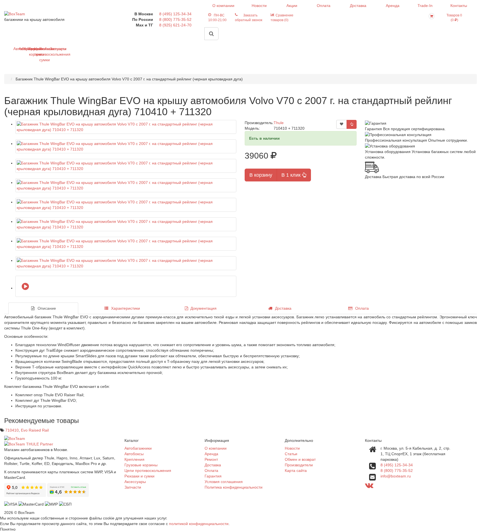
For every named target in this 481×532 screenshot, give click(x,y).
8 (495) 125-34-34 (175, 14)
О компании (223, 5)
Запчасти (52, 48)
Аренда (392, 5)
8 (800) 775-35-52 (175, 19)
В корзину (260, 175)
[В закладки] (341, 124)
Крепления (26, 48)
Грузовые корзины (31, 51)
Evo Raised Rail (35, 430)
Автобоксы (21, 48)
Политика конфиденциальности (233, 487)
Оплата (323, 5)
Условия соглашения (224, 481)
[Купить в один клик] (352, 124)
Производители (299, 465)
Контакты (458, 5)
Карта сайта (296, 470)
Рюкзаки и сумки (41, 54)
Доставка (358, 5)
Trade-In (425, 5)
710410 (12, 430)
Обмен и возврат (300, 459)
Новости (259, 5)
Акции (291, 5)
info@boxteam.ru (396, 476)
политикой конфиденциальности (199, 523)
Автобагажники (15, 48)
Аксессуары (47, 48)
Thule (279, 122)
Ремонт (211, 459)
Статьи (291, 454)
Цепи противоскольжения (36, 51)
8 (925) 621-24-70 (175, 25)
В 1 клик (291, 175)
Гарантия (213, 476)
